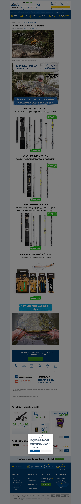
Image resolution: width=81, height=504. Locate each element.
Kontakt (62, 12)
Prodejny (47, 495)
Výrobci (34, 495)
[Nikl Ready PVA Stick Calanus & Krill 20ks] (21, 417)
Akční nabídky (20, 12)
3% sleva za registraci (32, 477)
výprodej (30, 12)
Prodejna (56, 12)
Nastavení (46, 450)
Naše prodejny (16, 487)
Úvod (14, 22)
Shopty (32, 501)
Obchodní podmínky (17, 478)
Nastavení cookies (45, 501)
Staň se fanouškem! (26, 7)
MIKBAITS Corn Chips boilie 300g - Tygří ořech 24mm (60, 412)
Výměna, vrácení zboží (17, 482)
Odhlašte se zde (35, 396)
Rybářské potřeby (24, 495)
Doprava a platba (16, 480)
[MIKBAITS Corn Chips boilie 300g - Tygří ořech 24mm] (60, 422)
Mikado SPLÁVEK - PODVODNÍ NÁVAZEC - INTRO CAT (44, 427)
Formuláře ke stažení (17, 485)
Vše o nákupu (49, 12)
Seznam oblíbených (56, 9)
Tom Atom (39, 501)
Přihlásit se (46, 484)
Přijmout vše (35, 450)
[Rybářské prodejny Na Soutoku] (62, 483)
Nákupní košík (16, 477)
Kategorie (13, 12)
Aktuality (18, 22)
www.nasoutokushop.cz (18, 390)
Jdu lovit (15, 16)
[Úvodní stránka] (14, 4)
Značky (38, 12)
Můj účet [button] (55, 3)
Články (43, 12)
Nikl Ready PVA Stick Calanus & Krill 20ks (20, 426)
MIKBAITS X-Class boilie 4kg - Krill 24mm (36, 413)
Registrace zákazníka (32, 488)
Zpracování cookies (34, 447)
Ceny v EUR (65, 9)
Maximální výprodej (32, 480)
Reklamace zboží (16, 484)
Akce (30, 495)
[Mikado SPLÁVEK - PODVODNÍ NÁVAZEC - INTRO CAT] (36, 429)
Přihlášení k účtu (31, 487)
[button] (66, 437)
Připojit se (59, 459)
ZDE (35, 60)
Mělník (57, 477)
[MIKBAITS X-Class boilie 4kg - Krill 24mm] (44, 417)
